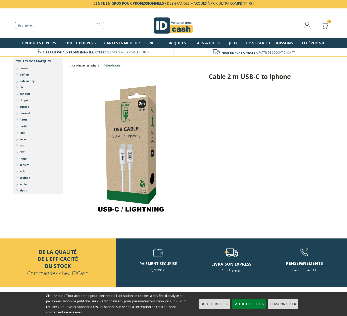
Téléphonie (313, 43)
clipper (24, 100)
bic (21, 87)
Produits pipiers (39, 43)
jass (22, 132)
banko (23, 68)
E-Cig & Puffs (207, 43)
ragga (23, 158)
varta (23, 184)
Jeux (233, 43)
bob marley (27, 81)
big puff (24, 94)
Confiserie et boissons (269, 43)
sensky (24, 165)
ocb (21, 145)
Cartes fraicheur (122, 43)
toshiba (24, 177)
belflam (24, 74)
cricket (24, 106)
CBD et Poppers (80, 43)
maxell (23, 139)
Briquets (176, 43)
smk (22, 171)
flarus (23, 119)
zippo (23, 190)
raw (21, 152)
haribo (24, 126)
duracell (25, 113)
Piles (153, 43)
